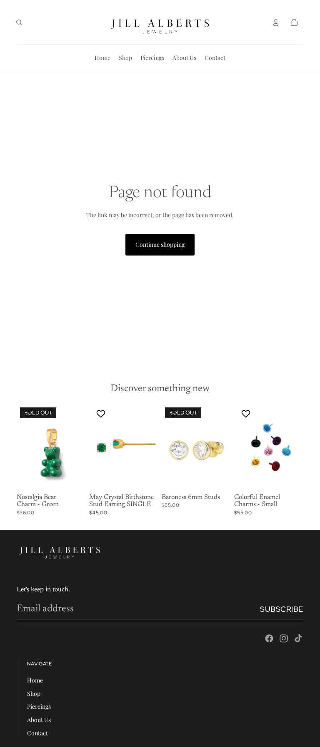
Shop (33, 693)
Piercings (39, 706)
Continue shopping (160, 244)
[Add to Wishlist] (29, 413)
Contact (37, 733)
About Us (39, 720)
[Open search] (19, 22)
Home (35, 680)
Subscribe (281, 609)
